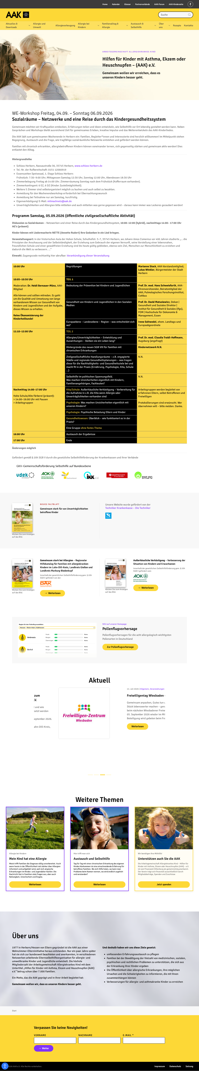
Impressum (159, 1066)
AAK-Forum (159, 4)
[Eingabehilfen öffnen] (4, 1066)
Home (105, 4)
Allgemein (120, 689)
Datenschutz (175, 1066)
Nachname (85, 1035)
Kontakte (188, 25)
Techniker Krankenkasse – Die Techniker (127, 508)
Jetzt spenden (164, 884)
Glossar (127, 4)
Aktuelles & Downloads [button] (11, 25)
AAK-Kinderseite (176, 4)
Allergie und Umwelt (39, 25)
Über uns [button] (161, 25)
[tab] (90, 774)
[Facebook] (190, 4)
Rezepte (177, 25)
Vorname (40, 1035)
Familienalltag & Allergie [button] (110, 25)
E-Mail (128, 1035)
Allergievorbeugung (65, 25)
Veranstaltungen (132, 689)
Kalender (116, 4)
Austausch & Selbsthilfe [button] (137, 25)
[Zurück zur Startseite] (17, 14)
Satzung (189, 1066)
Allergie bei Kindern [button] (83, 25)
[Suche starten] (189, 15)
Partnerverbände (142, 4)
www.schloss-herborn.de (88, 165)
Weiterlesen (54, 593)
